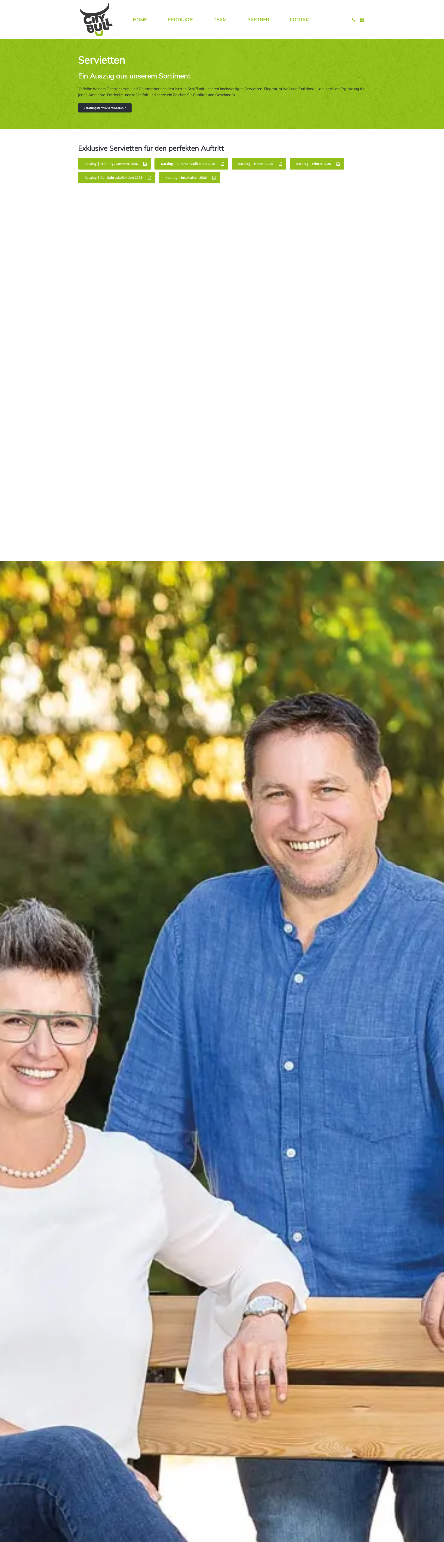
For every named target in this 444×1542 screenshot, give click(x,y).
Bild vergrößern (123, 237)
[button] (105, 107)
